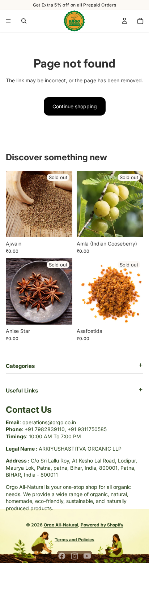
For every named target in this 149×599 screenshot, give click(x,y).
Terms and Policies (74, 539)
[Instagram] (74, 556)
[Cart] (140, 21)
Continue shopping (74, 106)
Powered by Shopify (102, 525)
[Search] (24, 21)
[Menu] (8, 21)
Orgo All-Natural (61, 525)
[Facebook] (62, 556)
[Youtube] (87, 556)
